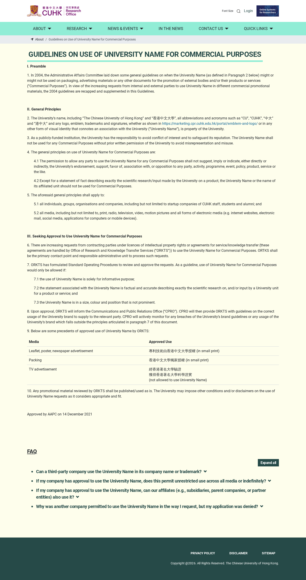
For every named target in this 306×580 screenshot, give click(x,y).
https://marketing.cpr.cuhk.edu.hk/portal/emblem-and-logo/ (210, 123)
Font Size (227, 11)
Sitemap (268, 553)
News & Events (123, 28)
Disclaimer (238, 553)
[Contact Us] (226, 29)
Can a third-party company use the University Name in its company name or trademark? (119, 471)
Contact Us (211, 28)
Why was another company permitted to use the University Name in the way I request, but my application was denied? (147, 506)
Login (248, 11)
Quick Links (256, 28)
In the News (171, 28)
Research (77, 28)
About (39, 28)
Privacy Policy (203, 553)
